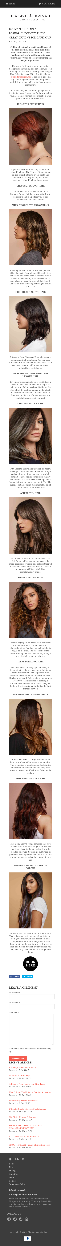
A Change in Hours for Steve (22, 1067)
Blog (11, 1167)
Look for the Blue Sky (19, 1075)
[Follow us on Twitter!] (15, 1220)
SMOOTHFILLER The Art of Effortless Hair (29, 1145)
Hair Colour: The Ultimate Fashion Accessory (30, 1092)
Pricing (12, 1170)
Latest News (17, 1189)
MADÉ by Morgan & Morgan (23, 1117)
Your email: (14, 1002)
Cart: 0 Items (48, 4)
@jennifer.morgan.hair (21, 77)
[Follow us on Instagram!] (27, 1220)
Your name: (14, 992)
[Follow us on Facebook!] (9, 1220)
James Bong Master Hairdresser (23, 1100)
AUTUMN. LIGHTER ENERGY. (24, 1136)
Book (11, 1164)
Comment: (14, 1012)
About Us (13, 1174)
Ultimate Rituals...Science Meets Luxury (27, 1109)
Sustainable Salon (17, 1184)
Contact (12, 1181)
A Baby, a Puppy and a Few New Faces (27, 1084)
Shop (11, 1177)
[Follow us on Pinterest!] (21, 1220)
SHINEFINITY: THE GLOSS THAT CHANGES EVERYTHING (25, 1126)
